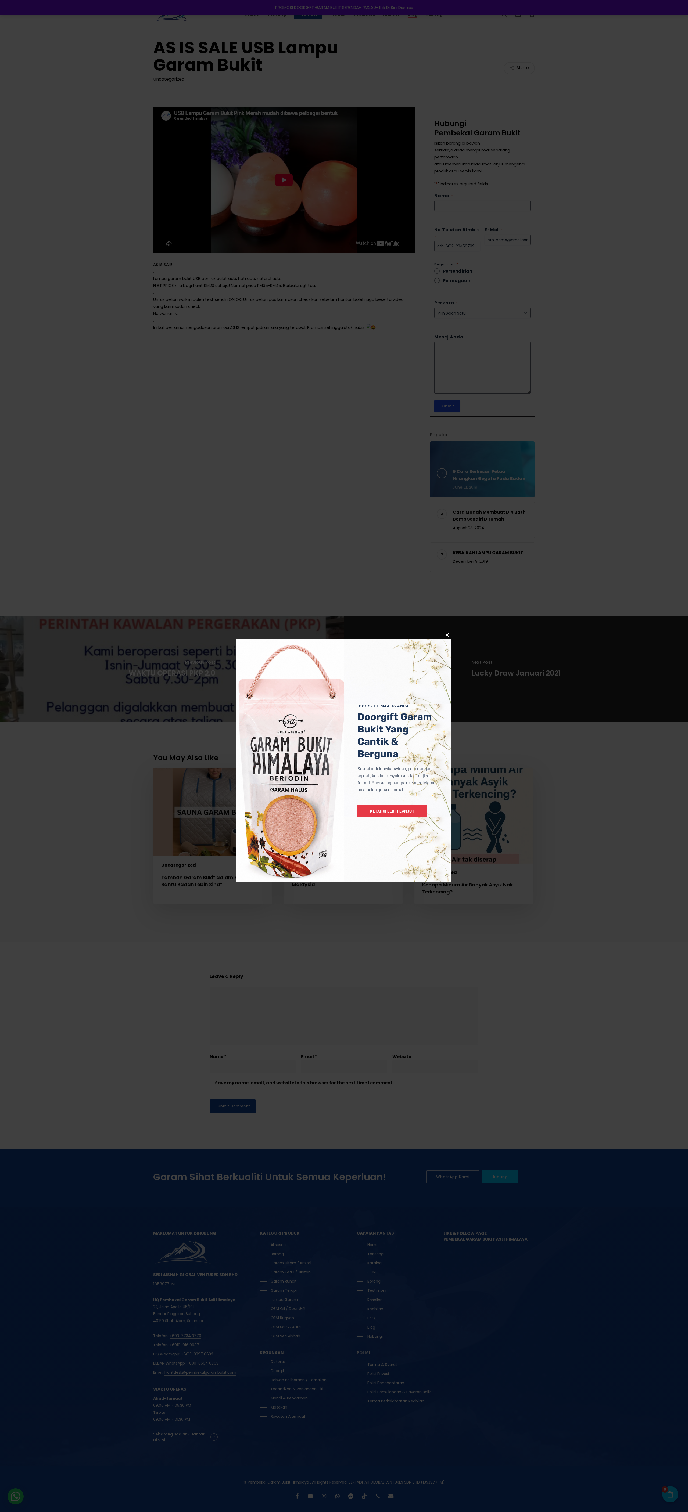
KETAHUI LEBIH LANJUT (392, 811)
